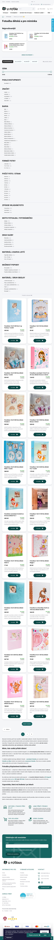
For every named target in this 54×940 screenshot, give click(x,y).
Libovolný (7, 163)
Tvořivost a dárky (24, 886)
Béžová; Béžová (8, 136)
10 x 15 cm (7, 166)
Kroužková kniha (8, 244)
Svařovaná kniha (8, 240)
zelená (6, 117)
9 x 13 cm (7, 168)
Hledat (33, 8)
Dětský (6, 221)
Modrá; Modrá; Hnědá (9, 153)
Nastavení (8, 937)
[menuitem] (6, 13)
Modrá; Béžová (8, 134)
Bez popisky (8, 267)
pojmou (13, 779)
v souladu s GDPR (28, 932)
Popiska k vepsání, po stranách (12, 270)
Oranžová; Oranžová (9, 130)
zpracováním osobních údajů (25, 849)
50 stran (6, 193)
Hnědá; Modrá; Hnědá (9, 155)
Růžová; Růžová (8, 126)
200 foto (7, 180)
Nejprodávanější (7, 61)
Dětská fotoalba (23, 877)
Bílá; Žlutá (7, 144)
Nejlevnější (18, 61)
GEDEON (7, 94)
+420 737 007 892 (45, 875)
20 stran (6, 199)
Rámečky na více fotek (25, 881)
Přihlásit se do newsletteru (13, 854)
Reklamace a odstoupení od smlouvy (8, 880)
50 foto (6, 185)
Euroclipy (22, 883)
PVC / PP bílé (7, 257)
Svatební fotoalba (24, 875)
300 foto (6, 178)
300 (16, 779)
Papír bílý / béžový (9, 255)
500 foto (6, 176)
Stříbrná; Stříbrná (8, 124)
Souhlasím (44, 932)
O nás (3, 1)
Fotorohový (7, 208)
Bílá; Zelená (7, 142)
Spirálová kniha (8, 242)
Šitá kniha (7, 238)
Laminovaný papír (9, 280)
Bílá (5, 109)
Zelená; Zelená (8, 132)
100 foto (6, 183)
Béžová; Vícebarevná (9, 138)
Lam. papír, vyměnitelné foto (11, 284)
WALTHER (7, 100)
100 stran (7, 189)
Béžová (6, 111)
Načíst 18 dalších (27, 723)
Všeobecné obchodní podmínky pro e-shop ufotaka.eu (9, 884)
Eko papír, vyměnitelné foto (10, 289)
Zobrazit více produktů (27, 54)
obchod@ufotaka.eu (45, 873)
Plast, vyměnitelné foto (10, 282)
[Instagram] (42, 882)
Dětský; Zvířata (8, 223)
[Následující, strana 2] (27, 734)
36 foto (6, 187)
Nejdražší (26, 61)
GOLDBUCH (8, 96)
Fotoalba (22, 872)
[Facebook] (39, 882)
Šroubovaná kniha (9, 246)
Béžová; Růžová (8, 149)
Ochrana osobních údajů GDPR (9, 886)
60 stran (7, 191)
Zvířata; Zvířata (8, 225)
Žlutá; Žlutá (7, 146)
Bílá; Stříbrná (7, 121)
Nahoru (7, 729)
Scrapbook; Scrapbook (10, 227)
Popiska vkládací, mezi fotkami (12, 272)
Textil (6, 287)
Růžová (7, 113)
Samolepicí (7, 210)
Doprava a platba (15, 1)
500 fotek (22, 779)
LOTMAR (7, 98)
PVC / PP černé (8, 259)
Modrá (6, 115)
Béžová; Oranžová (9, 128)
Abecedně (34, 61)
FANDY (6, 92)
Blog (3, 888)
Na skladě (7, 83)
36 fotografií (48, 777)
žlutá (6, 119)
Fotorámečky (23, 879)
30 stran (6, 197)
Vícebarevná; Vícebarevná (10, 140)
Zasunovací (7, 212)
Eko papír (7, 291)
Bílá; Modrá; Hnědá (9, 151)
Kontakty (8, 1)
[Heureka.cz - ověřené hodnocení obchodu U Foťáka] (27, 896)
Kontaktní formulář (45, 887)
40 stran (7, 195)
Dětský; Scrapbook (9, 229)
